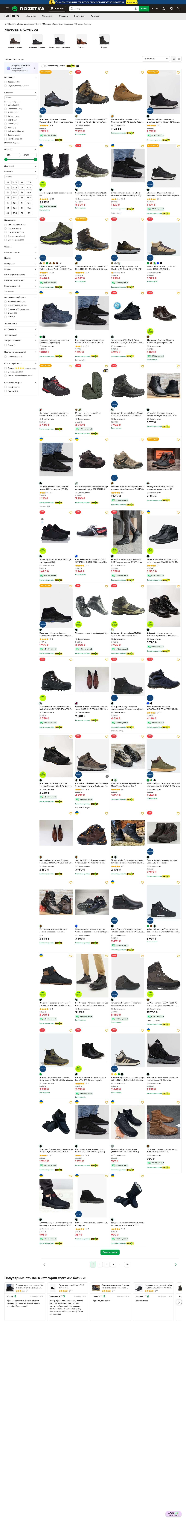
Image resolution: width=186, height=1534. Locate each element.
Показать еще (10, 143)
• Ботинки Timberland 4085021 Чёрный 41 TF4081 (126, 1004)
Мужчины (31, 16)
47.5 (29, 203)
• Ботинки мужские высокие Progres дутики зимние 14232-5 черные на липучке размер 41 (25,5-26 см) (127, 1224)
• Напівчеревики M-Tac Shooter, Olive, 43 (88, 414)
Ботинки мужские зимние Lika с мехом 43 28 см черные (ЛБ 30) (29, 1286)
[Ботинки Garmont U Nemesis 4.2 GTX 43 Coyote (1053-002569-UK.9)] (128, 92)
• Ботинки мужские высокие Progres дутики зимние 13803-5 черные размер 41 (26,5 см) (56, 1151)
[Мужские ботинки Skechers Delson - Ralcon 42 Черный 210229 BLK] (163, 92)
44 (8, 198)
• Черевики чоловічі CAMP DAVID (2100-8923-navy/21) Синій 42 (90, 561)
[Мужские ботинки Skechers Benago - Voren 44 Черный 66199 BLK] (56, 606)
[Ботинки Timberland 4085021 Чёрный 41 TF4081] (128, 975)
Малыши (63, 16)
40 (8, 187)
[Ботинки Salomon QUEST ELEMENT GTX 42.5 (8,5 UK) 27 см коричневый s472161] (92, 239)
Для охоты (14, 228)
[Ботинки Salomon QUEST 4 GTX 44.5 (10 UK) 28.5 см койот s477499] (92, 92)
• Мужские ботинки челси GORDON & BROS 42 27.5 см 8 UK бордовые (91, 708)
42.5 (15, 193)
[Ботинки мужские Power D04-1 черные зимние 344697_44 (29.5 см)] (128, 532)
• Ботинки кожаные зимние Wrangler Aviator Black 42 (162, 414)
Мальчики (79, 16)
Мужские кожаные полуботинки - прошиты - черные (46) (54, 341)
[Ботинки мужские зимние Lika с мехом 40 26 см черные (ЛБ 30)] (92, 313)
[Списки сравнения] (171, 8)
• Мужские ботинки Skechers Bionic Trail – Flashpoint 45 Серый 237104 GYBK (55, 121)
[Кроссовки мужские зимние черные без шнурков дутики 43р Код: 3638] (56, 1196)
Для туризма (16, 240)
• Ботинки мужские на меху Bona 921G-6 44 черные (162, 862)
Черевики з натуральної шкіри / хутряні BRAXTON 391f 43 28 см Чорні (158, 1286)
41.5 (29, 187)
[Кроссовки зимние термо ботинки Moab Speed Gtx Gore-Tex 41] (128, 756)
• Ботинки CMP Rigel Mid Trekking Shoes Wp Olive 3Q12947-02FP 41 (54, 268)
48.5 (15, 208)
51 (22, 213)
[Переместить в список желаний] (71, 72)
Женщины (47, 16)
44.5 (15, 198)
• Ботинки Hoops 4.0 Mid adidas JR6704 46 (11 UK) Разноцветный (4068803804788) (161, 268)
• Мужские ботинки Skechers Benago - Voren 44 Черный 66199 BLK (55, 634)
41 (22, 187)
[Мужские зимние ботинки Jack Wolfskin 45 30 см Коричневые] (92, 833)
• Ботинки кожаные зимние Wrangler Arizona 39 (160, 488)
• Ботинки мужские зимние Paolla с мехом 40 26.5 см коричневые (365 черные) (162, 1079)
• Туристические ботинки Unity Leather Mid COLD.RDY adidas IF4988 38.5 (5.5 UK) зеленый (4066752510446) (55, 1079)
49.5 (29, 208)
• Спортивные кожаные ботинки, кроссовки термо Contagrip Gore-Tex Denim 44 (91, 930)
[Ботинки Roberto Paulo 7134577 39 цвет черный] (92, 1050)
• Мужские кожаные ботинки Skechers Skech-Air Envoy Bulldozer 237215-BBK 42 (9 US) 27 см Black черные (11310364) (56, 785)
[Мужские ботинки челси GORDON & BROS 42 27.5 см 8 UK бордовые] (92, 679)
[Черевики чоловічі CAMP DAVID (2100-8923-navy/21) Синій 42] (92, 532)
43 (22, 193)
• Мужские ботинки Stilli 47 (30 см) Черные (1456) (55, 561)
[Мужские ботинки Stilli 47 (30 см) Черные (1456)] (56, 532)
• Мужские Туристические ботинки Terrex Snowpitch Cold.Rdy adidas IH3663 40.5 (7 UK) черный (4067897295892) (162, 930)
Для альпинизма (17, 225)
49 (22, 208)
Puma (12, 127)
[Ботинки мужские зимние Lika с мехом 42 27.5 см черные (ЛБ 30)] (92, 1122)
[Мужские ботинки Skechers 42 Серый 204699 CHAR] (128, 239)
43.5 (29, 193)
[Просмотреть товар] (40, 116)
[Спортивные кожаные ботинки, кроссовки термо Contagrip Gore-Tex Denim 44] (92, 902)
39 (22, 182)
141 (127, 1264)
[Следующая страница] (175, 1264)
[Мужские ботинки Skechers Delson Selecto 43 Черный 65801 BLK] (163, 166)
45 (22, 198)
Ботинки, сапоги (66, 24)
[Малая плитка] (179, 58)
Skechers (14, 135)
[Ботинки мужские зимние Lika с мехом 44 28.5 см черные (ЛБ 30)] (128, 166)
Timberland (15, 109)
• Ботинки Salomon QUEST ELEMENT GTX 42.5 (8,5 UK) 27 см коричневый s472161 (91, 268)
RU (153, 9)
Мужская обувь (50, 24)
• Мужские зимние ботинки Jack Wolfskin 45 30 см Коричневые (90, 862)
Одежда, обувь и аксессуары (21, 24)
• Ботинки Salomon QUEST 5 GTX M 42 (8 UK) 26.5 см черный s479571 (91, 194)
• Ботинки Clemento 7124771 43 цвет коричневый (160, 341)
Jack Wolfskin (16, 131)
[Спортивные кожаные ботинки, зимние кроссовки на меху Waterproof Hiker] (56, 902)
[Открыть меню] (7, 8)
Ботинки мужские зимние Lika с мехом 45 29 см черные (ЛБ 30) (53, 488)
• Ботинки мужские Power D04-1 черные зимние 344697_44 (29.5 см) (126, 561)
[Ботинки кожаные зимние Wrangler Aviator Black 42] (163, 386)
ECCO (12, 120)
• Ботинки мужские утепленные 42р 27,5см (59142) (125, 1151)
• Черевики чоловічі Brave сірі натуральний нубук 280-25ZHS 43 (91, 488)
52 (29, 213)
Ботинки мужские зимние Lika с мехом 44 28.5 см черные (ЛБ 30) (126, 194)
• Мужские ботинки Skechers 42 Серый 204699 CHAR (126, 268)
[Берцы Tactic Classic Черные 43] (56, 166)
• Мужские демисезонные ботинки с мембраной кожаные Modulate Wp (127, 708)
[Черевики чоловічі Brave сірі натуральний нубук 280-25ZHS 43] (92, 459)
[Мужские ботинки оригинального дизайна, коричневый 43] (163, 1122)
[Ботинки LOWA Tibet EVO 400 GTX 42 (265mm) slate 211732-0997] (163, 975)
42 (8, 193)
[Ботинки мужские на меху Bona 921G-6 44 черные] (163, 833)
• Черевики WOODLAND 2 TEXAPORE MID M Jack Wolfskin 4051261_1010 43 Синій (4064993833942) (163, 708)
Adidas (13, 112)
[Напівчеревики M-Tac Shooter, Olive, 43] (92, 386)
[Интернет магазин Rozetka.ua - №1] (28, 8)
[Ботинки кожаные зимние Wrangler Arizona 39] (163, 459)
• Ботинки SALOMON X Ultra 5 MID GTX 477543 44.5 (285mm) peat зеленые (126, 634)
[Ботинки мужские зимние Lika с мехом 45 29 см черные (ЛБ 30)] (56, 459)
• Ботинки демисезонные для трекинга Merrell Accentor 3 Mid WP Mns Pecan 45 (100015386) (127, 488)
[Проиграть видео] (107, 776)
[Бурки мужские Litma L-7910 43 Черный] (92, 1196)
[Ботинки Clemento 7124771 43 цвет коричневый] (163, 313)
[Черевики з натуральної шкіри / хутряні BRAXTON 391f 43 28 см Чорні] (139, 1288)
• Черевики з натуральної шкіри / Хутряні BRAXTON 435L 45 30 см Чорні (54, 1004)
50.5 (15, 213)
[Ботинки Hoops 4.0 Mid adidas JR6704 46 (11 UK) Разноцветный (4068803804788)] (163, 239)
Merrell (13, 124)
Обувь (38, 24)
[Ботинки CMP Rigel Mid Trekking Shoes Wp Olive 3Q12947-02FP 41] (56, 239)
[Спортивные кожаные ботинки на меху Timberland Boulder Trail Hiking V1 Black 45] (128, 833)
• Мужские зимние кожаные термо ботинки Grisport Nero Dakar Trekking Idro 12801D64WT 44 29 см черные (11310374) (161, 634)
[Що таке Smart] (77, 66)
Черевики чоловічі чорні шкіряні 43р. (91, 633)
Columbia (13, 105)
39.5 (29, 182)
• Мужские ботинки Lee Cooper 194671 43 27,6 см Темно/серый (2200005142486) (91, 1004)
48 (8, 208)
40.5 (15, 187)
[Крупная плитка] (173, 58)
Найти (144, 9)
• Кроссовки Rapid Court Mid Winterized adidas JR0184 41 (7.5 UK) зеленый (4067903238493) (163, 785)
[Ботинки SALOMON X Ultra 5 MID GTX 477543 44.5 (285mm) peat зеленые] (128, 606)
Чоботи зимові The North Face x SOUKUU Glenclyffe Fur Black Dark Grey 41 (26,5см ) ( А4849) (126, 341)
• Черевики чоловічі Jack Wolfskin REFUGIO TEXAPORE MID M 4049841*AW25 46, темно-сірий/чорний (55, 708)
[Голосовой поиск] (136, 8)
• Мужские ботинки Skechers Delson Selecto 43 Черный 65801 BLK (163, 194)
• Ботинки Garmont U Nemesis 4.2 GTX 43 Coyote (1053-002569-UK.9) (126, 121)
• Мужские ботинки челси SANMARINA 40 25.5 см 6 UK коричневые (55, 862)
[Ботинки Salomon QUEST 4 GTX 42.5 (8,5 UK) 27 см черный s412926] (128, 386)
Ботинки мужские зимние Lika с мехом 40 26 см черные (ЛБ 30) (89, 341)
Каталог (59, 9)
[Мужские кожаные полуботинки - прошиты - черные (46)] (56, 313)
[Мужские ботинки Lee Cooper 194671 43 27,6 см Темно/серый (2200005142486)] (92, 975)
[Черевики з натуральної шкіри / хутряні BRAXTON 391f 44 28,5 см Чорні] (163, 532)
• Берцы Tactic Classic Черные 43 (55, 194)
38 (8, 182)
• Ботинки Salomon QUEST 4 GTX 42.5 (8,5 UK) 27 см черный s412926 (127, 414)
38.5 (15, 182)
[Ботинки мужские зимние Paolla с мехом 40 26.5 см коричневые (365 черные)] (163, 1050)
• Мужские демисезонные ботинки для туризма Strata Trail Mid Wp (91, 785)
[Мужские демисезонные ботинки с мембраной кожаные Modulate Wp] (128, 679)
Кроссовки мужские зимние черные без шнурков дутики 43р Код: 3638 (55, 1224)
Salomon (13, 116)
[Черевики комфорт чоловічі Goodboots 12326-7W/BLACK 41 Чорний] (128, 902)
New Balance (15, 139)
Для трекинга (16, 236)
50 (8, 213)
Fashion (11, 16)
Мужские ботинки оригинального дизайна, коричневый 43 (162, 1151)
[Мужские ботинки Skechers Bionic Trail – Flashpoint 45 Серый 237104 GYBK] (56, 92)
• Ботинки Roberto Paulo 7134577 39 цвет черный (90, 1079)
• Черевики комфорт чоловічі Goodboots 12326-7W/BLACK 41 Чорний (127, 930)
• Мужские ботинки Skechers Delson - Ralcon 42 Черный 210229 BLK (163, 121)
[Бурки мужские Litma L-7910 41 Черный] (53, 1288)
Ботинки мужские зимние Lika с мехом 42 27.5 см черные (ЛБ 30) (90, 1151)
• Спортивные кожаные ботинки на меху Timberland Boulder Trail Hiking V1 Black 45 (127, 862)
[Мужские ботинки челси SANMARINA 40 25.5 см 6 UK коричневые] (56, 833)
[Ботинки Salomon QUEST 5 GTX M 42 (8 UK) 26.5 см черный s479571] (92, 166)
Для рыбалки (16, 232)
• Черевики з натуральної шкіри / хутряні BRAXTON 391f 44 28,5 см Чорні (162, 561)
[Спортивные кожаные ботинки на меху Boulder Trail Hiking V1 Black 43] (96, 1288)
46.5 (15, 203)
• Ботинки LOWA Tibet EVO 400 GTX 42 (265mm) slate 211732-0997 (162, 1004)
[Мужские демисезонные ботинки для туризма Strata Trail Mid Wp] (92, 756)
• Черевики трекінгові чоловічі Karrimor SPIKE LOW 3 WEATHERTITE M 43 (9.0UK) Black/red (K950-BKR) (53, 414)
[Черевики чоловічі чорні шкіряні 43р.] (92, 606)
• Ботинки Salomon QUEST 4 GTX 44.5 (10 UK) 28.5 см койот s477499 (91, 121)
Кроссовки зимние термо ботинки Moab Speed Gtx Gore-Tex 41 (126, 785)
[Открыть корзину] (179, 8)
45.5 (29, 198)
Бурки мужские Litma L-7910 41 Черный (71, 1286)
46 (8, 203)
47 (22, 203)
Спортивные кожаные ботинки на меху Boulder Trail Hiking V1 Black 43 (115, 1286)
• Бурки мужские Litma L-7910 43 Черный (91, 1224)
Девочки (95, 16)
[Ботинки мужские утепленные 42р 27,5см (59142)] (128, 1122)
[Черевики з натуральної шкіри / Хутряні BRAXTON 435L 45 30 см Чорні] (56, 975)
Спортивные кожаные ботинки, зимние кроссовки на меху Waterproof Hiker (53, 930)
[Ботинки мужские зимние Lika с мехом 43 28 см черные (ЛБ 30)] (10, 1288)
